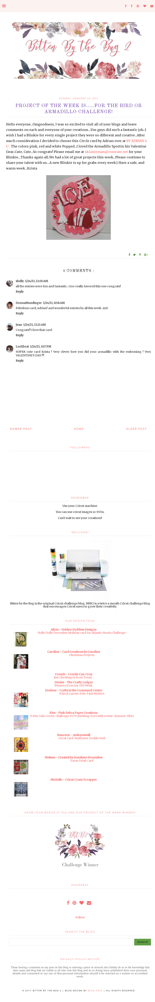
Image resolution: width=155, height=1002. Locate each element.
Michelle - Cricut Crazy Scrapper (73, 779)
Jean (19, 324)
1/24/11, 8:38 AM (54, 303)
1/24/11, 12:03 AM (36, 281)
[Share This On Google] (146, 255)
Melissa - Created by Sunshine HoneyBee (74, 757)
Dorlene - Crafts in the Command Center (73, 690)
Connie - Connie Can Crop (73, 674)
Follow (80, 917)
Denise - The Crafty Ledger (73, 682)
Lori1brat (22, 346)
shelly (20, 281)
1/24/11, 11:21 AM (34, 324)
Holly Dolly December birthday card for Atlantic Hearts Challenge (82, 633)
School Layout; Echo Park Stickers (81, 693)
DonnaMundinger (29, 303)
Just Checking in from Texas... (73, 677)
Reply (20, 291)
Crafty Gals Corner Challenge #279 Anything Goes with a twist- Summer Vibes (82, 716)
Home (79, 429)
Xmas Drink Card (81, 760)
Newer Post (21, 429)
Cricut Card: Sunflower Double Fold (81, 738)
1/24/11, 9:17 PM (40, 346)
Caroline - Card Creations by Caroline (73, 652)
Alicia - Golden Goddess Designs (73, 629)
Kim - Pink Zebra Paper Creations (73, 713)
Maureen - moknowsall (73, 735)
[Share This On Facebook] (129, 255)
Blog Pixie (95, 990)
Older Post (136, 429)
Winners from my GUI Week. (73, 685)
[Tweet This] (135, 255)
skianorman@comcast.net (106, 152)
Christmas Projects (81, 655)
